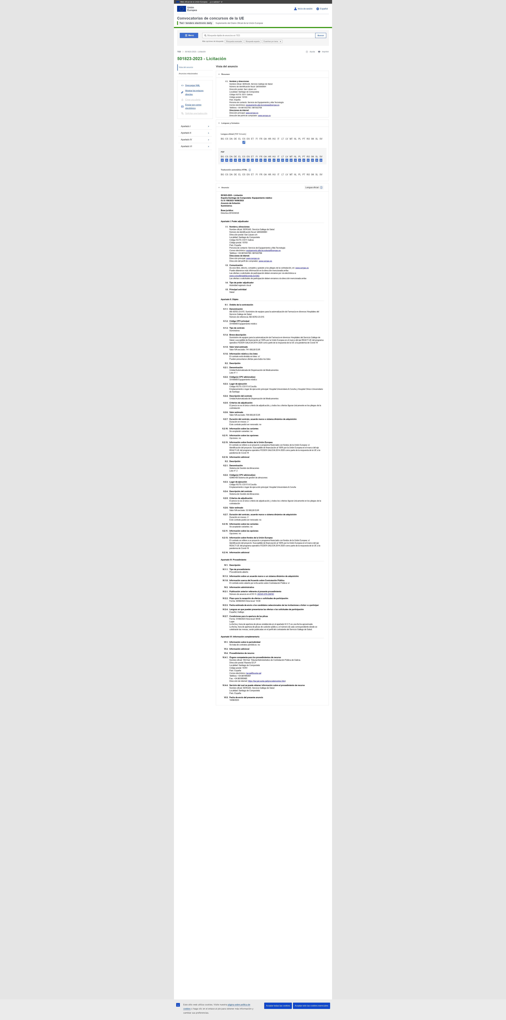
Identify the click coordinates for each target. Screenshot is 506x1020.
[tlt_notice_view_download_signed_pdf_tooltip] (243, 142)
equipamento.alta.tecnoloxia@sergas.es (262, 105)
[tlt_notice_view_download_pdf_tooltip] (222, 160)
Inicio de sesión (305, 9)
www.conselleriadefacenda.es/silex (244, 276)
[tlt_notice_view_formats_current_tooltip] (321, 187)
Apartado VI (186, 146)
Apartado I (186, 126)
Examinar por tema (271, 41)
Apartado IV (186, 139)
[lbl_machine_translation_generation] (250, 170)
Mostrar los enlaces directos (194, 93)
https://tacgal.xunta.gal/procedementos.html (267, 681)
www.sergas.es (252, 113)
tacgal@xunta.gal (253, 673)
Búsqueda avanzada (234, 41)
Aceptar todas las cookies (278, 1006)
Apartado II (186, 133)
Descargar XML (192, 85)
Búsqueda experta (253, 41)
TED (179, 52)
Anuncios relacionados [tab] (188, 73)
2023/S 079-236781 (265, 594)
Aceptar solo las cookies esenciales (311, 1006)
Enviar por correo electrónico (193, 106)
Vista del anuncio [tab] (186, 67)
